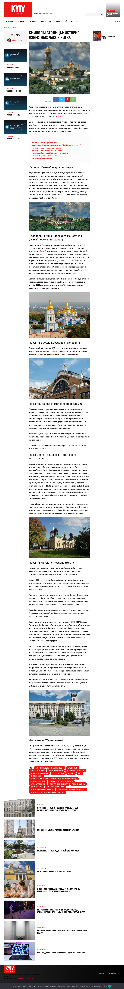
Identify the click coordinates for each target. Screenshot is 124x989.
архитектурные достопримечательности (49, 768)
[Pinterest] (67, 99)
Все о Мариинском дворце (112, 14)
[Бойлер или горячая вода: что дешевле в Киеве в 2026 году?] (19, 930)
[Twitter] (62, 99)
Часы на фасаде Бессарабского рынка (46, 148)
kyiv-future (59, 116)
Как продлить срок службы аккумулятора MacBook (61, 952)
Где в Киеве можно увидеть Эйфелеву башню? (58, 829)
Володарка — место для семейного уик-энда (58, 850)
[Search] (102, 14)
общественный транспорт (59, 784)
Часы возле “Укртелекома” (42, 158)
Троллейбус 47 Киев (13, 115)
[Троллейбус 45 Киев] (15, 127)
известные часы (58, 773)
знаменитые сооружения (39, 773)
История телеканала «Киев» (108, 37)
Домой (6, 27)
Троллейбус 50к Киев (13, 91)
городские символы (56, 770)
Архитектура (111, 10)
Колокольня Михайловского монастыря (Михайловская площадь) (56, 145)
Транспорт (9, 64)
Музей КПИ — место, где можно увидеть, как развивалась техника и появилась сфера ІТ (57, 809)
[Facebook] (56, 99)
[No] (122, 986)
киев (79, 773)
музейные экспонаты (38, 784)
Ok (109, 986)
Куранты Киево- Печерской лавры (61, 781)
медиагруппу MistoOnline (24, 978)
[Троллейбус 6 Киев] (15, 55)
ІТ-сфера (40, 805)
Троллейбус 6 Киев (12, 67)
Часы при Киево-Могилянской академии (47, 150)
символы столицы (78, 784)
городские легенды (37, 770)
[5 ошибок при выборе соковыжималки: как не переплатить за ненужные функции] (19, 889)
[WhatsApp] (73, 99)
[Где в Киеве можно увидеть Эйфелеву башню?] (19, 829)
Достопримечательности (75, 770)
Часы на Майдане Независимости (44, 156)
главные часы (73, 768)
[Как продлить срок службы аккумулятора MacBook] (19, 951)
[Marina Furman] (9, 40)
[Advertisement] (107, 57)
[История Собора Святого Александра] (19, 870)
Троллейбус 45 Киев (13, 139)
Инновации (15, 27)
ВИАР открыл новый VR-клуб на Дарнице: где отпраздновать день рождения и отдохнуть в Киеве (61, 911)
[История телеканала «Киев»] (97, 36)
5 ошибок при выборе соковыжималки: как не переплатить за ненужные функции (58, 890)
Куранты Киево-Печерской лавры (44, 142)
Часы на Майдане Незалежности (42, 789)
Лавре (42, 251)
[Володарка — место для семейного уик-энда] (19, 849)
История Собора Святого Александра (54, 871)
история (71, 773)
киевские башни (36, 776)
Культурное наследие (38, 781)
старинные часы (36, 787)
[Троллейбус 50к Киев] (15, 79)
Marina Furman (17, 40)
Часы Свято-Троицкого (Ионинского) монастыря (50, 153)
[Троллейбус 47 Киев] (15, 103)
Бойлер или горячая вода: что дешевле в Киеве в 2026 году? (62, 931)
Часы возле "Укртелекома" (55, 787)
